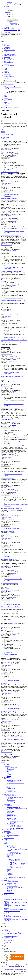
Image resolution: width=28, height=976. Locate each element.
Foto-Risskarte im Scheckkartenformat (10, 172)
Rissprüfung (7, 75)
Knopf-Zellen (10, 790)
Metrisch (9, 869)
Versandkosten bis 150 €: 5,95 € (15, 4)
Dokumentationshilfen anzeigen (14, 780)
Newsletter (6, 102)
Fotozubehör (10, 801)
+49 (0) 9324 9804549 (12, 3)
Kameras (9, 776)
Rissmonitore (10, 888)
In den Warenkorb (5, 158)
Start (5, 95)
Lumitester (6, 68)
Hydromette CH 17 (11, 815)
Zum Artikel (3, 224)
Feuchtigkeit (10, 855)
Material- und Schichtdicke (13, 859)
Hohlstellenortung (11, 883)
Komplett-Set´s (10, 769)
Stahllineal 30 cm (5, 683)
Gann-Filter (6, 103)
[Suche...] (19, 82)
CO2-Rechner (7, 100)
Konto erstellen (13, 23)
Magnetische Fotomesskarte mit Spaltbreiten (11, 508)
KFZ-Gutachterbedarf (9, 65)
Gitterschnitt (7, 61)
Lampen (9, 770)
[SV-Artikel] (5, 32)
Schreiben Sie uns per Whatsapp (12, 932)
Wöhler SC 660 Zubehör (16, 853)
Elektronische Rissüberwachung (15, 887)
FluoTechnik (7, 57)
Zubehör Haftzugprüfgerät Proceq (18, 849)
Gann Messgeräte (8, 58)
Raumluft (9, 871)
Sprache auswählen (12, 9)
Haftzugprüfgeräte (8, 62)
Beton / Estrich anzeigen (16, 848)
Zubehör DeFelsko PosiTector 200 (18, 863)
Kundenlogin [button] (7, 12)
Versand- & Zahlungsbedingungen (12, 933)
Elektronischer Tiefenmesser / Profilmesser (11, 607)
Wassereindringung (11, 876)
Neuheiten (6, 45)
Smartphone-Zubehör (9, 76)
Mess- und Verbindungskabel (17, 828)
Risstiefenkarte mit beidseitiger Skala (10, 235)
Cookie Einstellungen (9, 940)
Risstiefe (9, 891)
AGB (5, 934)
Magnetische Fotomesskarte (7, 531)
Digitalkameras (10, 798)
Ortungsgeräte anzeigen (12, 881)
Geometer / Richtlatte (9, 59)
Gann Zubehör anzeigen (16, 825)
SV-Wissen (6, 105)
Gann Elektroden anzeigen (16, 821)
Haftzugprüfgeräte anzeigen (13, 833)
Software (6, 78)
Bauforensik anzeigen (12, 767)
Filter (8, 773)
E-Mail (8, 16)
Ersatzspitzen (13, 822)
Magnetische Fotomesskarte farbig (9, 559)
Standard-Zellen (11, 788)
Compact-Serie (10, 811)
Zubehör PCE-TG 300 (15, 867)
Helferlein (6, 64)
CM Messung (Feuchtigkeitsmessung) (16, 877)
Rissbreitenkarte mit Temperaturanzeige (10, 408)
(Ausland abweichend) (6, 149)
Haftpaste (3, 656)
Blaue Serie (10, 812)
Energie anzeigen (11, 787)
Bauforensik (7, 47)
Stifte (8, 784)
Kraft (8, 857)
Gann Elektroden (11, 819)
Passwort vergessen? (15, 24)
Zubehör (9, 774)
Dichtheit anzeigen (14, 852)
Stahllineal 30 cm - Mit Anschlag (9, 711)
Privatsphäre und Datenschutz (11, 936)
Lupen (5, 69)
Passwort (9, 18)
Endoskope (6, 52)
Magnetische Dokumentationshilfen (15, 783)
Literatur (6, 67)
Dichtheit (9, 850)
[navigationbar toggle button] (5, 34)
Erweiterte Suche (10, 84)
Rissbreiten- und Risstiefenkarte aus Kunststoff (12, 271)
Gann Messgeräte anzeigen (13, 807)
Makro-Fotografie (11, 802)
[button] (6, 6)
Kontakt (6, 930)
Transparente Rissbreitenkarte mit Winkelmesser (12, 376)
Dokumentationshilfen (9, 50)
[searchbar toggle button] (4, 36)
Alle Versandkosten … (9, 967)
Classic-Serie (10, 814)
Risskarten (9, 890)
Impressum (6, 929)
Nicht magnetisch (11, 781)
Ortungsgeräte (7, 74)
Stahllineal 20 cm (5, 742)
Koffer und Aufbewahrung (16, 826)
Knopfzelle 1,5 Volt (12, 623)
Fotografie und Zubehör (9, 55)
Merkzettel (6, 25)
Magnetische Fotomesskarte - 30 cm (9, 583)
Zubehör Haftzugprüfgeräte (13, 835)
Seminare (6, 98)
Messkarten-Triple (5, 137)
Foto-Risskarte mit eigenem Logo (9, 198)
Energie (6, 51)
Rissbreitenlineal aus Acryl (7, 478)
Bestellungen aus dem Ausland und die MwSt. (15, 969)
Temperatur (9, 874)
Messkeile (6, 72)
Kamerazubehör (11, 800)
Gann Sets (9, 816)
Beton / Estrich (10, 846)
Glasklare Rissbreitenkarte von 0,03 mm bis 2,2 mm (13, 446)
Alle (5, 44)
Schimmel (9, 873)
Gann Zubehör (10, 824)
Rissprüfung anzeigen (12, 886)
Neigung (9, 870)
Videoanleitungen (8, 99)
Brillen (8, 771)
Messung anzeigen (11, 845)
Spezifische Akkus (11, 791)
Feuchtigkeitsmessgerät (9, 54)
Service (5, 96)
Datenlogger (7, 48)
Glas (8, 856)
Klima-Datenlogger (11, 818)
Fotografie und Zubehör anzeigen (15, 797)
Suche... (25, 82)
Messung (6, 71)
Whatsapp (9, 2)
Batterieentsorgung (8, 937)
